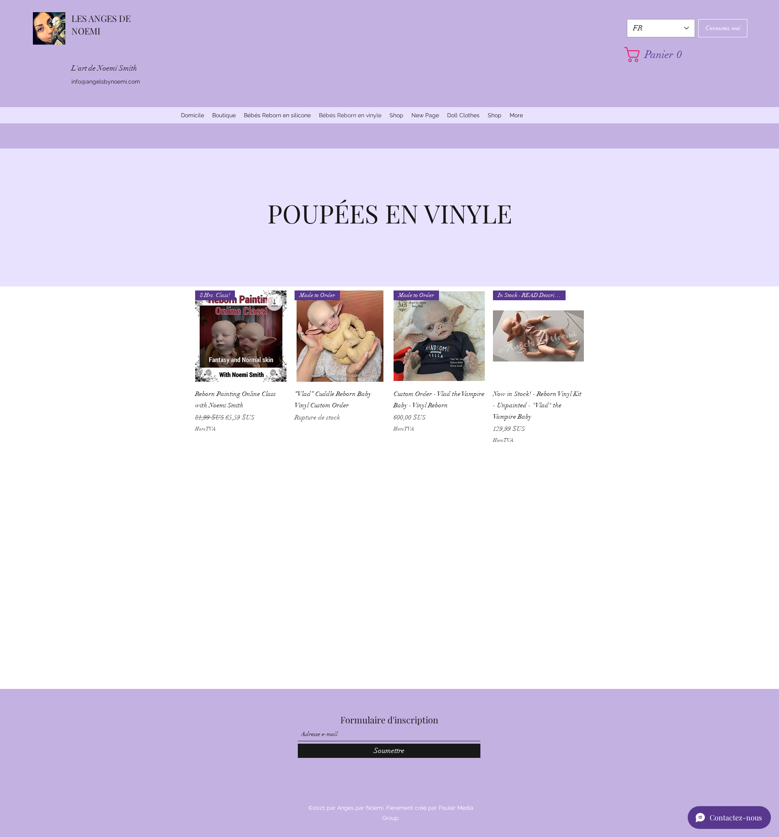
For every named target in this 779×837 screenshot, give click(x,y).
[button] (660, 54)
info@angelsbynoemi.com (105, 81)
